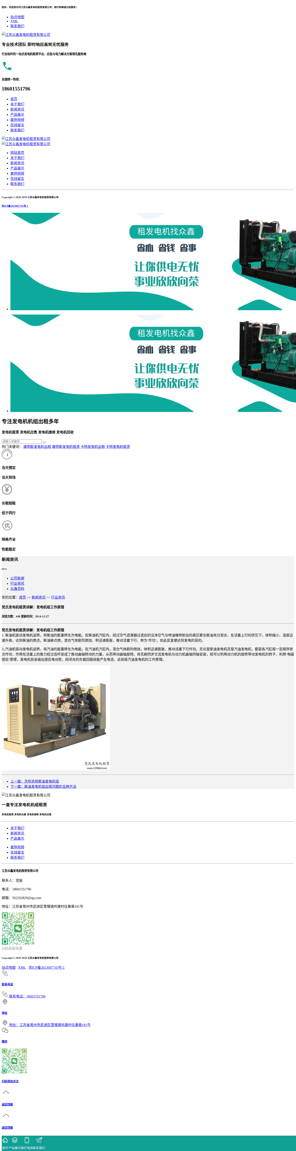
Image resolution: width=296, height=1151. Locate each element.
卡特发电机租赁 (118, 447)
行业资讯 (17, 583)
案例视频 (17, 120)
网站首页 (17, 153)
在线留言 (17, 125)
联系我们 (17, 26)
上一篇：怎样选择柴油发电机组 (34, 781)
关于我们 (17, 104)
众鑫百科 (17, 589)
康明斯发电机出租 (37, 447)
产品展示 (17, 114)
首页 (13, 99)
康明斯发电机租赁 (66, 447)
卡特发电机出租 (93, 447)
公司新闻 (17, 578)
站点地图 (17, 17)
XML (14, 21)
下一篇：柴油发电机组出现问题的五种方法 (43, 786)
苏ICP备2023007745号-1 (15, 206)
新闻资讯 (17, 109)
